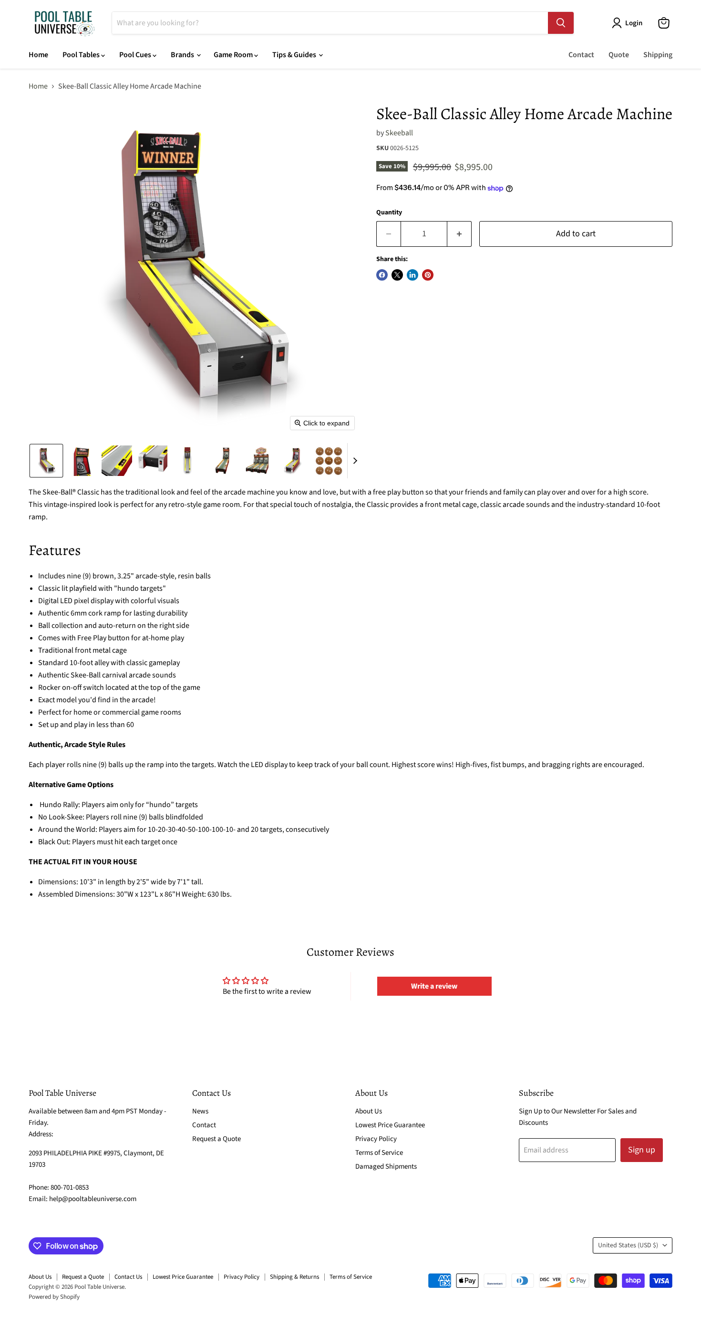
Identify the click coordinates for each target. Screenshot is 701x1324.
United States (628, 1245)
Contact (581, 55)
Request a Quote (216, 1139)
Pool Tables (81, 55)
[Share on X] (397, 275)
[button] (629, 23)
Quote (618, 55)
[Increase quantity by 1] (459, 234)
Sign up (641, 1150)
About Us (368, 1111)
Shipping (657, 55)
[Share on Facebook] (382, 275)
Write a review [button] (434, 986)
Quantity (389, 212)
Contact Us (128, 1277)
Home (38, 55)
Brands (183, 55)
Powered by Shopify (54, 1297)
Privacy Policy (376, 1139)
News (200, 1111)
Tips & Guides (295, 55)
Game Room (234, 55)
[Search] (561, 23)
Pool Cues (136, 55)
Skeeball (399, 133)
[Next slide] (354, 460)
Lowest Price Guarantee (390, 1125)
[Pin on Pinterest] (427, 275)
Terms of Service (379, 1153)
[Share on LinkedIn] (412, 275)
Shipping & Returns (294, 1277)
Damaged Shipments (386, 1167)
